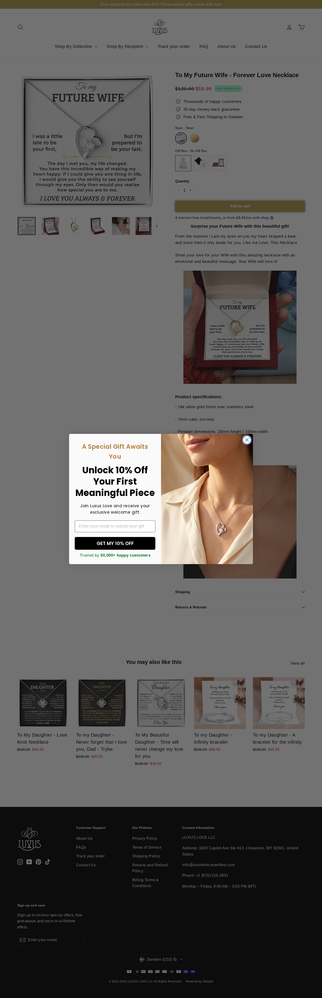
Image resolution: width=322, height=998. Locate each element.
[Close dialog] (247, 440)
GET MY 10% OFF (115, 543)
